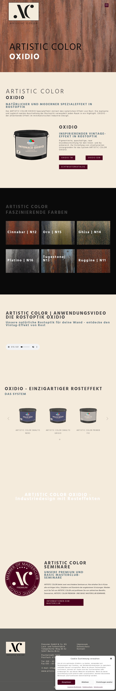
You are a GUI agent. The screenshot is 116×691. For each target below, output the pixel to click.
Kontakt (81, 648)
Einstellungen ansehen (104, 682)
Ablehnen (85, 682)
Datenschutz (88, 687)
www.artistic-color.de (52, 671)
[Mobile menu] (107, 5)
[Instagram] (55, 687)
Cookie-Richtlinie (74, 687)
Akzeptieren (66, 682)
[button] (111, 658)
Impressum (98, 687)
